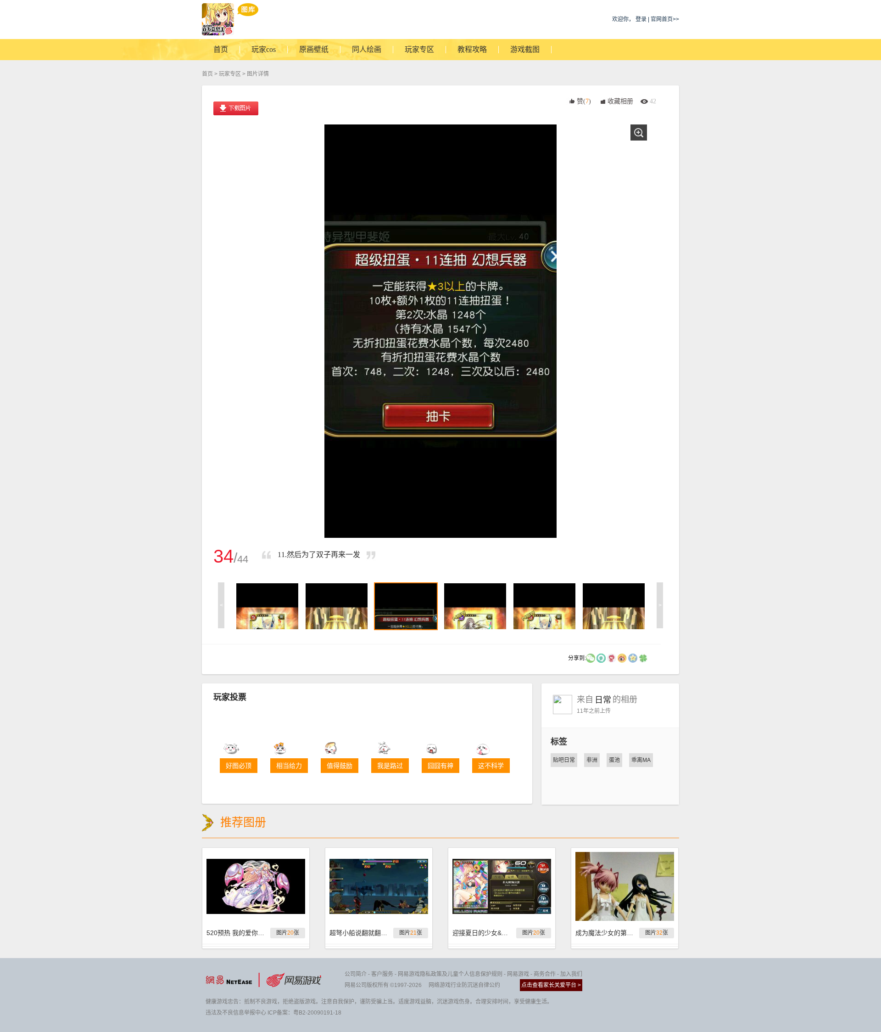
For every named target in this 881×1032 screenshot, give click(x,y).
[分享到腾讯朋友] (643, 657)
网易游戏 (518, 974)
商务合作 (545, 974)
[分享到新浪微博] (622, 657)
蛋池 (614, 760)
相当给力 (289, 765)
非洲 (591, 760)
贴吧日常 (564, 760)
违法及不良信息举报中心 (236, 1012)
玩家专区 (230, 74)
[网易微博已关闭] (611, 657)
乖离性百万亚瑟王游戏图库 (230, 19)
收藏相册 (620, 101)
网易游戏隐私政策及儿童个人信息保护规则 (450, 974)
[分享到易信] (601, 657)
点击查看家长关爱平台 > (551, 985)
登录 (641, 19)
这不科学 (491, 765)
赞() (584, 101)
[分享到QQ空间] (632, 657)
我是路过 (390, 765)
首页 (207, 74)
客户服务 (382, 974)
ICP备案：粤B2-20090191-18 (304, 1012)
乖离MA (641, 760)
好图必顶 (238, 765)
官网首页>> (665, 19)
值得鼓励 (339, 765)
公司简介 (356, 974)
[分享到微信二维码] (590, 657)
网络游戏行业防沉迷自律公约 (464, 985)
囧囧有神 (440, 765)
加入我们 (571, 974)
